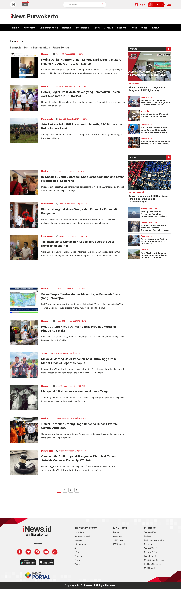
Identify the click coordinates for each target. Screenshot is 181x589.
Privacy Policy (150, 552)
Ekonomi (121, 27)
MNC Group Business (154, 560)
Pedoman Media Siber (154, 540)
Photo (134, 27)
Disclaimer (149, 544)
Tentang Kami (150, 532)
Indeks (155, 27)
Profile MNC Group (152, 564)
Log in (142, 4)
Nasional (66, 27)
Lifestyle (108, 27)
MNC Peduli (149, 568)
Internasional (82, 27)
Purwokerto (29, 27)
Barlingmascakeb (49, 27)
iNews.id (117, 532)
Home (15, 27)
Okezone (117, 536)
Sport (96, 27)
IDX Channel (119, 544)
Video (144, 27)
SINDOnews (118, 540)
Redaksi (147, 536)
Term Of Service (151, 548)
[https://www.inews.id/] (34, 16)
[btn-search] (103, 4)
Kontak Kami (150, 556)
